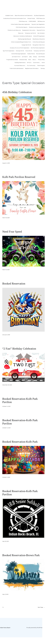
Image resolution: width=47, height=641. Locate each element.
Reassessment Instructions (28, 30)
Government (36, 62)
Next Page (41, 607)
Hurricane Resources (19, 65)
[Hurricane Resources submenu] (25, 65)
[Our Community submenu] (35, 65)
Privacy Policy (41, 59)
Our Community (31, 65)
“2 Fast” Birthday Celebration (19, 348)
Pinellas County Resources (14, 30)
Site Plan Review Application (38, 47)
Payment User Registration (38, 24)
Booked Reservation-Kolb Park (20, 441)
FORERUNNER (32, 21)
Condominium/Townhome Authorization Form (14, 18)
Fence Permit (28, 50)
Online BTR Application (39, 36)
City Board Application (39, 15)
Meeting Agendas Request (24, 39)
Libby (30, 56)
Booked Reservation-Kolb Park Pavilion (20, 400)
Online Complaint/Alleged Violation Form (21, 42)
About (34, 59)
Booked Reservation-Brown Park (21, 555)
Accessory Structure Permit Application (19, 47)
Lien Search (25, 56)
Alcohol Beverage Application (18, 53)
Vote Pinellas (41, 56)
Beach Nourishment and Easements (23, 15)
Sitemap (43, 68)
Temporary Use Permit (30, 33)
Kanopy (35, 56)
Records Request (40, 53)
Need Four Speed (12, 231)
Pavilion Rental (31, 53)
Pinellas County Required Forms (37, 27)
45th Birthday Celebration (17, 92)
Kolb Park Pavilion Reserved (18, 176)
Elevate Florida (31, 18)
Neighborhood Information (31, 68)
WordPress (39, 627)
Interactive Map (23, 59)
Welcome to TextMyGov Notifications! (22, 36)
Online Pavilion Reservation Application (20, 24)
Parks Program (41, 65)
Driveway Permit (20, 50)
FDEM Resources (40, 18)
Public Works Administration (17, 68)
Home (43, 62)
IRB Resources (41, 21)
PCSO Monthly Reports (21, 27)
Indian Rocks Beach (5, 627)
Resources (20, 33)
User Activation (41, 33)
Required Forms (41, 30)
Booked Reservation (13, 283)
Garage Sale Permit (26, 45)
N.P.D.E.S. (29, 62)
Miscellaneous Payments (39, 39)
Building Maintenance (20, 62)
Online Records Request (39, 42)
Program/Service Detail (12, 59)
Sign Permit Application (8, 50)
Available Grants (9, 15)
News (29, 59)
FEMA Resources (23, 21)
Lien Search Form (16, 56)
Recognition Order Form (39, 45)
